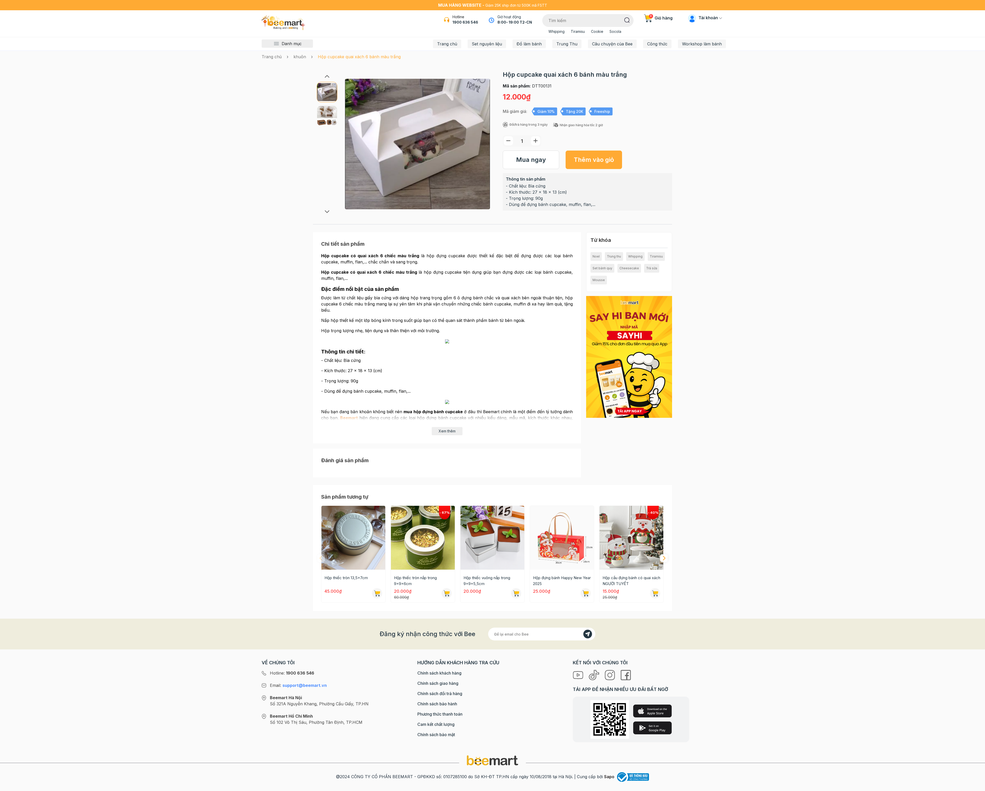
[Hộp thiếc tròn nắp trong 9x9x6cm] (423, 538)
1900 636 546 (465, 22)
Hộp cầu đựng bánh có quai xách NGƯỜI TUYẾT (631, 580)
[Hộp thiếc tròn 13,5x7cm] (353, 538)
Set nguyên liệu (487, 43)
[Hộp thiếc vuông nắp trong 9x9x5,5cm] (492, 538)
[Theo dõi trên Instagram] (610, 674)
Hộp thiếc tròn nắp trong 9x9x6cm (415, 580)
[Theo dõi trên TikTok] (594, 674)
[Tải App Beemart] (629, 356)
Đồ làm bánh (529, 43)
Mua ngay (531, 159)
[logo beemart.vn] (492, 760)
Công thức (657, 43)
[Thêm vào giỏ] (377, 593)
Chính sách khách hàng (439, 673)
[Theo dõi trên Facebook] (625, 674)
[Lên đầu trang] (975, 786)
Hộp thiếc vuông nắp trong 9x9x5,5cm (487, 580)
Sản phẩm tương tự (344, 497)
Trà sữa (651, 268)
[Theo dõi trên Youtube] (579, 674)
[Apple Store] (652, 711)
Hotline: (292, 673)
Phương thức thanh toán (439, 714)
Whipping (556, 31)
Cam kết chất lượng (436, 724)
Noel (596, 256)
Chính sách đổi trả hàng (439, 693)
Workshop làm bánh (702, 43)
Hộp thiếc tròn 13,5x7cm (346, 577)
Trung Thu (566, 43)
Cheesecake (629, 268)
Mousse (599, 280)
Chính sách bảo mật (436, 734)
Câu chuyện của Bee (612, 43)
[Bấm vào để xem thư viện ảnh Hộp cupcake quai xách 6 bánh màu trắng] (417, 144)
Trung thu (614, 256)
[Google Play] (652, 727)
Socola (615, 31)
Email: (298, 685)
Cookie (597, 31)
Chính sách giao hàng (437, 683)
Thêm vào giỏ (594, 159)
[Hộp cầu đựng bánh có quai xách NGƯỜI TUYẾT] (631, 538)
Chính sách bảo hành (437, 703)
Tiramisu (578, 31)
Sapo (609, 776)
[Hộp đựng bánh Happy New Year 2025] (562, 538)
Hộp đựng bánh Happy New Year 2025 (562, 580)
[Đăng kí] (588, 634)
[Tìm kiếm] (627, 20)
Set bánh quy (602, 268)
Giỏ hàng (661, 18)
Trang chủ (447, 43)
